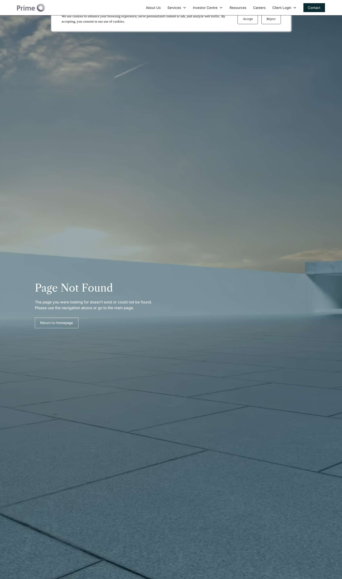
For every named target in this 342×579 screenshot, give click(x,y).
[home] (31, 8)
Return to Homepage (56, 323)
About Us (153, 8)
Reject (271, 19)
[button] (177, 7)
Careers (259, 8)
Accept (248, 19)
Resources (238, 8)
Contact (314, 8)
